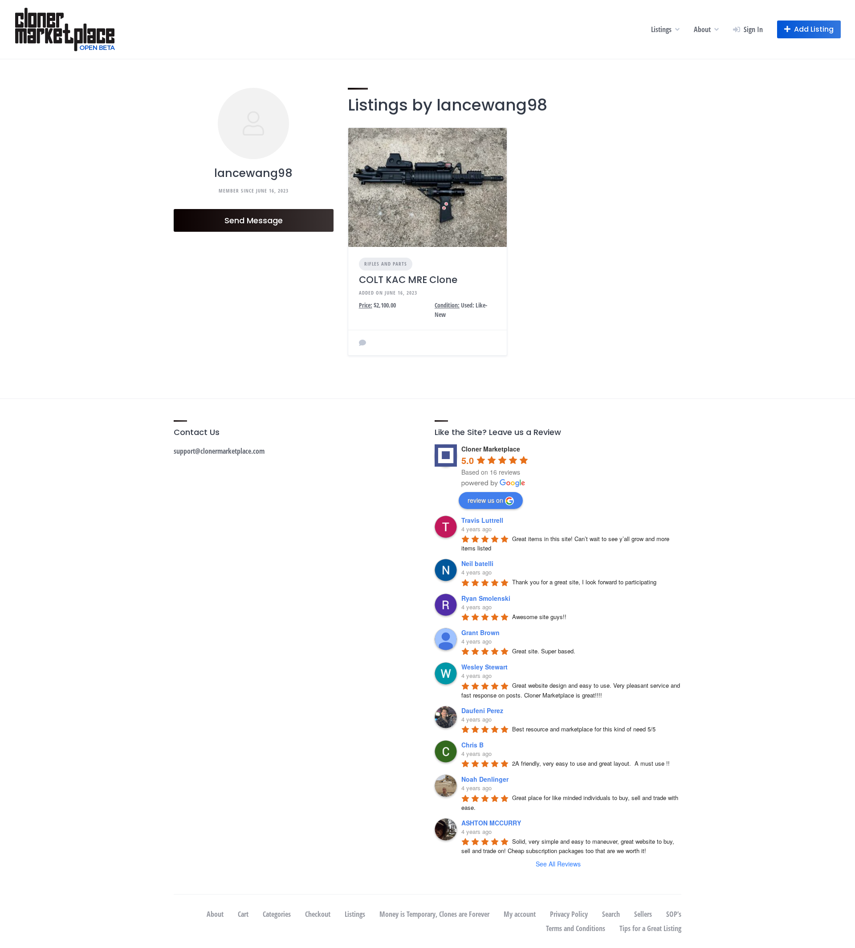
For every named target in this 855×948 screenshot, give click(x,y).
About (702, 29)
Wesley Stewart (484, 666)
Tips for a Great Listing (650, 928)
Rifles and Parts (385, 263)
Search (611, 914)
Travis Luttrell (482, 520)
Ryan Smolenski (485, 598)
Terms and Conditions (575, 928)
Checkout (317, 914)
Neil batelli (477, 563)
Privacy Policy (569, 914)
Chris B (472, 744)
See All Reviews (558, 863)
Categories (277, 914)
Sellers (643, 914)
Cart (243, 914)
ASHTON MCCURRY (491, 822)
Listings (661, 29)
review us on (485, 500)
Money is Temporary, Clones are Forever (434, 914)
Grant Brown (480, 632)
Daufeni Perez (482, 710)
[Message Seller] (362, 342)
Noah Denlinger (485, 779)
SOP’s (673, 914)
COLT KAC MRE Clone (408, 279)
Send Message (253, 220)
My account (520, 914)
